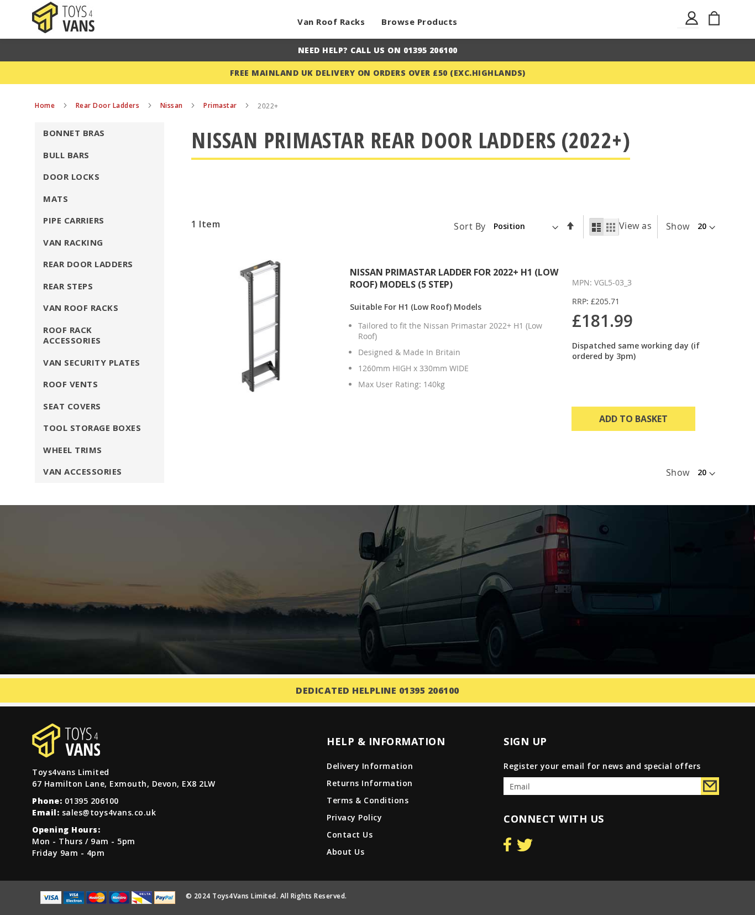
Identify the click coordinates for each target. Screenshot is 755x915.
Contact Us (350, 834)
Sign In (692, 24)
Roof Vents (70, 383)
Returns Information (370, 783)
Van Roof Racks (331, 21)
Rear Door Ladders (108, 105)
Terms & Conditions (367, 800)
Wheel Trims (72, 449)
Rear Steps (68, 286)
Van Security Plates (91, 362)
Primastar (221, 105)
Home (46, 105)
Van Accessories (82, 471)
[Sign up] (710, 786)
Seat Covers (72, 406)
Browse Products (419, 21)
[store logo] (63, 17)
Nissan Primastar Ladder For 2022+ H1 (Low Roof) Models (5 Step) (454, 278)
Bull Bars (66, 154)
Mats (55, 198)
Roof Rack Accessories (72, 335)
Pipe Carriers (73, 220)
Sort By (470, 226)
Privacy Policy (354, 817)
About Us (345, 851)
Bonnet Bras (74, 132)
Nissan (172, 105)
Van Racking (73, 242)
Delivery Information (370, 766)
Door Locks (71, 176)
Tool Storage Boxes (92, 427)
